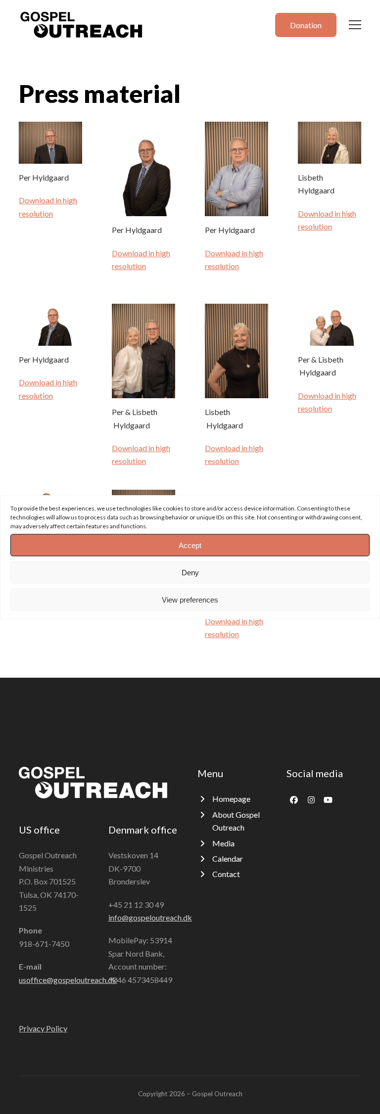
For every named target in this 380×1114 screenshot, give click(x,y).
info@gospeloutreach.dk (150, 917)
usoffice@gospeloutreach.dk (68, 979)
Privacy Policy (43, 1028)
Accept (190, 545)
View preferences (190, 599)
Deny (190, 572)
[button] (355, 24)
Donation (306, 25)
